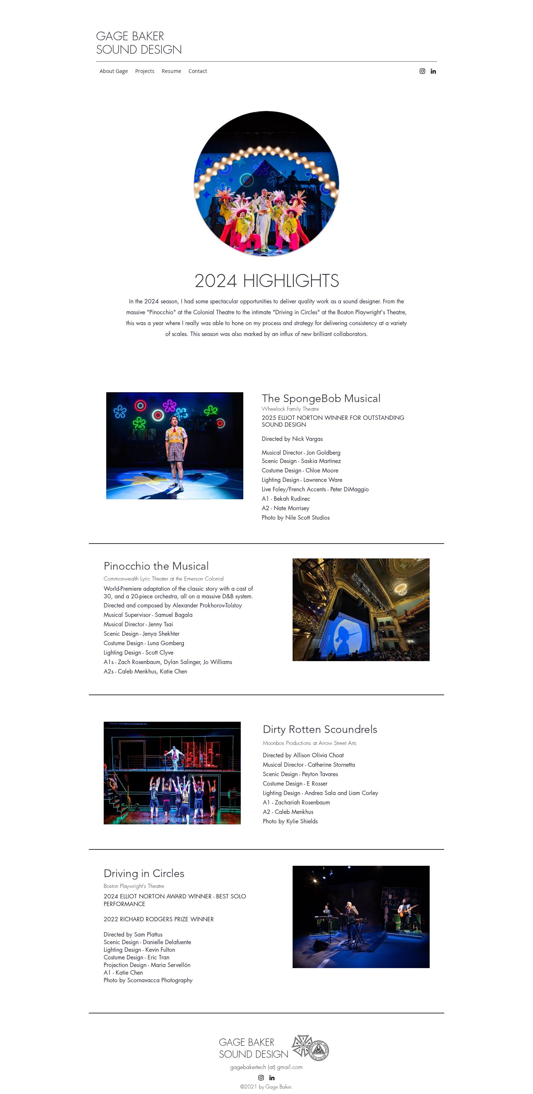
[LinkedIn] (433, 71)
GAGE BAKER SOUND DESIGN (139, 42)
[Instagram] (422, 71)
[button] (145, 70)
